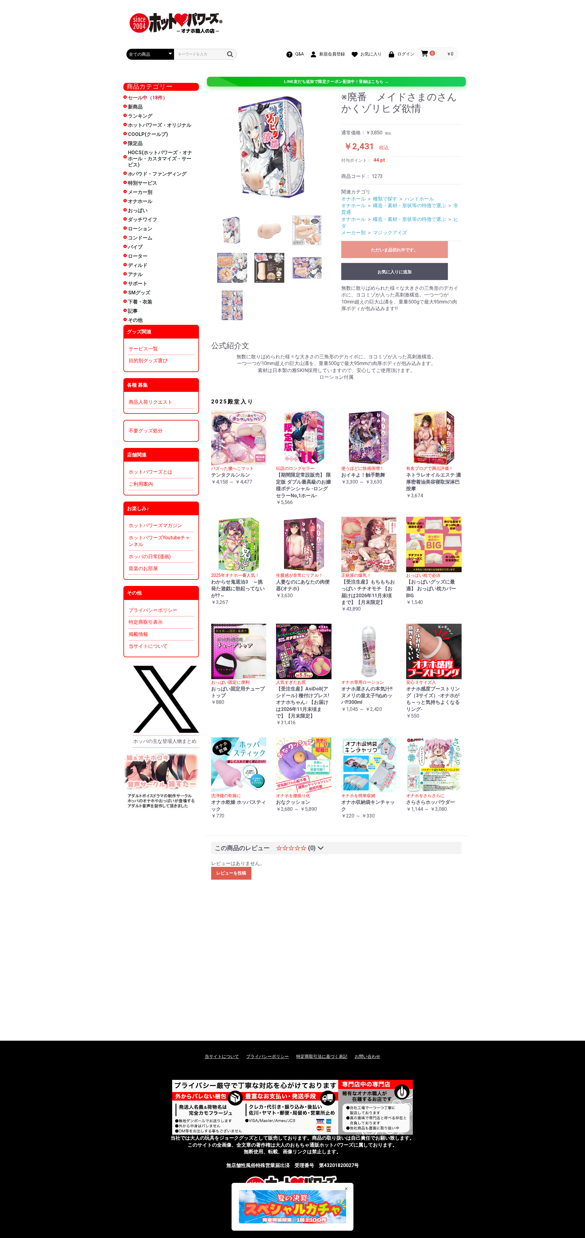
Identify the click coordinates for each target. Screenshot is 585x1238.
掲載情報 (138, 634)
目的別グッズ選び (148, 361)
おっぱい (137, 210)
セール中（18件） (148, 98)
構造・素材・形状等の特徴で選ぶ (409, 205)
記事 (133, 311)
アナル (135, 274)
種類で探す (385, 199)
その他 (135, 320)
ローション (140, 229)
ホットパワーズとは (150, 472)
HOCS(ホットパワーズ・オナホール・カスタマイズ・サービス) (160, 159)
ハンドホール (419, 199)
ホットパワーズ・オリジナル (159, 125)
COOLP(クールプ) (148, 134)
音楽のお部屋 (143, 568)
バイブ (135, 247)
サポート (137, 283)
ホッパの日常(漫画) (150, 556)
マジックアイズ (390, 233)
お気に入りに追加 (395, 271)
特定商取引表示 (146, 622)
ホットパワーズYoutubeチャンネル (159, 541)
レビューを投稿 (231, 873)
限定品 (135, 143)
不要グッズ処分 (146, 431)
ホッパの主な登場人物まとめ (165, 741)
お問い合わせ (367, 1056)
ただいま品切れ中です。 (394, 249)
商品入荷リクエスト (150, 402)
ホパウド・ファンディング (157, 174)
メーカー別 (140, 192)
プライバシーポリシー (153, 610)
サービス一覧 (143, 349)
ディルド (137, 265)
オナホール (140, 201)
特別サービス (142, 183)
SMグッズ (139, 293)
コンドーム (140, 238)
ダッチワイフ (142, 219)
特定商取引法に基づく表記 (321, 1056)
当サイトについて (148, 646)
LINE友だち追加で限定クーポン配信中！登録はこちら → (336, 81)
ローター (137, 256)
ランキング (140, 116)
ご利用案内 (141, 484)
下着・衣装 (140, 302)
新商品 (135, 107)
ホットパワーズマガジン (155, 525)
